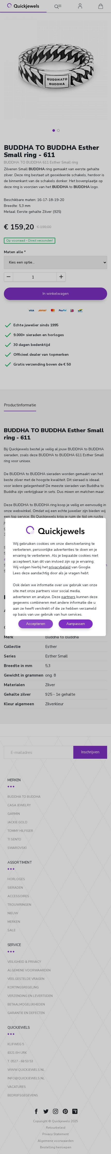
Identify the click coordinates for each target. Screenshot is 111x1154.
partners (68, 596)
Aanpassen (75, 623)
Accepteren (35, 623)
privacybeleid (59, 567)
